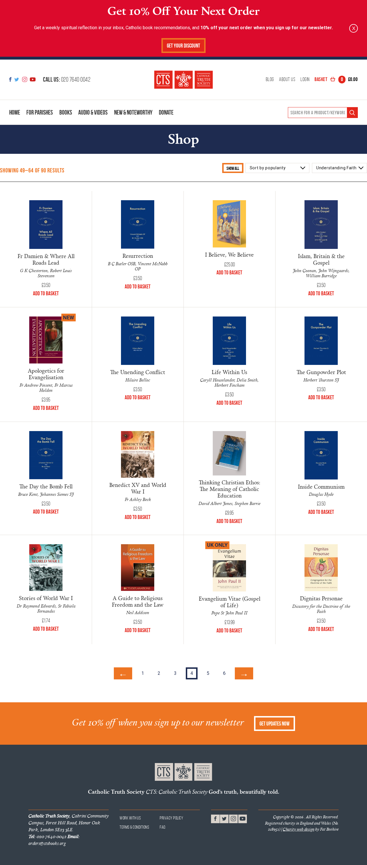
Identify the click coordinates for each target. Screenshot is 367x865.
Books (65, 112)
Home (14, 112)
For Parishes (39, 112)
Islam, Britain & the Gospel (321, 259)
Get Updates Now (274, 724)
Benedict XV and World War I (137, 488)
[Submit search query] (352, 112)
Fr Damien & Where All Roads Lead (46, 259)
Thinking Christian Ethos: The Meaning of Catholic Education (229, 488)
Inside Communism (321, 486)
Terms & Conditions (134, 827)
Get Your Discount (183, 46)
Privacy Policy (171, 817)
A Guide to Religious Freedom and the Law (137, 601)
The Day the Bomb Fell (46, 486)
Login (305, 79)
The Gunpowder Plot (321, 372)
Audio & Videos (93, 112)
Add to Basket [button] (46, 293)
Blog (270, 79)
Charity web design (298, 829)
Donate (166, 112)
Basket (336, 79)
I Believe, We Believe (229, 254)
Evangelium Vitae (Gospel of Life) (229, 602)
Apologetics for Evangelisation (46, 374)
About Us (287, 79)
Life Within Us (229, 372)
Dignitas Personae (321, 598)
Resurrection (137, 256)
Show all (233, 168)
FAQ (163, 827)
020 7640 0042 (66, 79)
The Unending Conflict (137, 372)
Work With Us (130, 817)
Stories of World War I (46, 598)
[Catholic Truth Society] (183, 79)
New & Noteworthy (133, 112)
